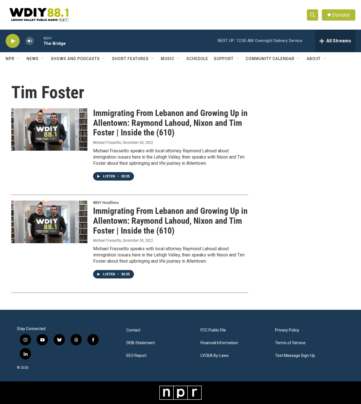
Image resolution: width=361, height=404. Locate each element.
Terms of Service (290, 343)
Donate (341, 15)
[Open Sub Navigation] (18, 58)
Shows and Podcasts (75, 58)
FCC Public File (213, 330)
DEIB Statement (140, 343)
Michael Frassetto (107, 142)
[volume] (29, 41)
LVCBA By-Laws (215, 356)
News (33, 58)
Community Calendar (270, 58)
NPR (10, 58)
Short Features (130, 58)
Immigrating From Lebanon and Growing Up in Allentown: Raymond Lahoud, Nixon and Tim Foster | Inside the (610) (170, 123)
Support (224, 58)
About (314, 58)
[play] (12, 41)
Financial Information (219, 343)
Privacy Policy (287, 330)
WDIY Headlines (106, 202)
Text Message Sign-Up (295, 356)
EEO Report (136, 356)
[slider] (38, 41)
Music (167, 58)
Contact (133, 330)
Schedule (197, 58)
